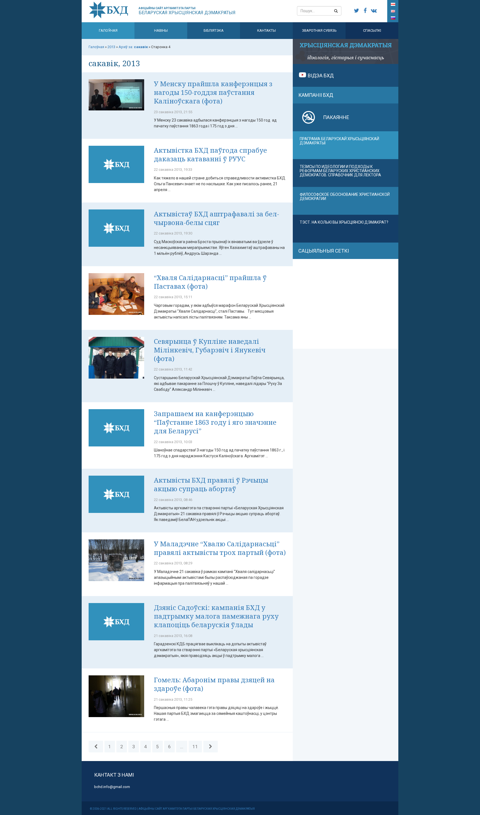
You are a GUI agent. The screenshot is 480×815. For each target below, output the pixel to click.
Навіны (161, 30)
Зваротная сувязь (319, 30)
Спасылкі (372, 30)
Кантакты (266, 30)
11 (195, 746)
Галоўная (108, 30)
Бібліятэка (214, 30)
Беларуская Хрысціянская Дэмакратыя (187, 11)
